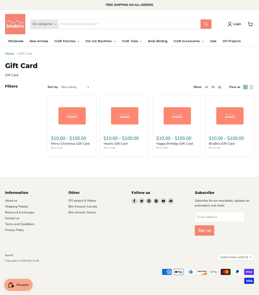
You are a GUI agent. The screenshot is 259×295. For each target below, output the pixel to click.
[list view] (251, 87)
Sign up (204, 230)
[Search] (206, 24)
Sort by (53, 87)
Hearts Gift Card (115, 143)
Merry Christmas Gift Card (70, 143)
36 (212, 87)
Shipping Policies (16, 206)
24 (206, 87)
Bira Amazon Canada (82, 206)
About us (11, 201)
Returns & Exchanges (19, 212)
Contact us (12, 218)
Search (9, 255)
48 (219, 87)
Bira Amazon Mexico (82, 212)
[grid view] (245, 87)
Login (237, 24)
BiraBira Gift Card (222, 143)
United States (234, 257)
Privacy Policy (14, 230)
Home (9, 54)
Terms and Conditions (19, 224)
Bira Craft (57, 148)
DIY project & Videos (82, 201)
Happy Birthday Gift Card (174, 143)
